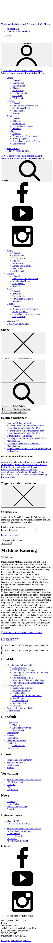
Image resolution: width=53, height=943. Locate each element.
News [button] (9, 116)
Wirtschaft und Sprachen (28, 472)
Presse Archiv (18, 123)
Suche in (14, 412)
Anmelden (6, 543)
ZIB (35, 469)
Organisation (18, 83)
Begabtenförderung (38, 474)
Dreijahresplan (18, 144)
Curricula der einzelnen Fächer (26, 141)
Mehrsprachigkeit (20, 703)
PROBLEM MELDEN (17, 841)
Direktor (16, 725)
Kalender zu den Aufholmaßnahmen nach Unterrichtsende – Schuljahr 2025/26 (25, 426)
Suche (4, 358)
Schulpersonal (18, 111)
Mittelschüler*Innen (21, 108)
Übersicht (16, 80)
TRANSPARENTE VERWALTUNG (24, 779)
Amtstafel (16, 128)
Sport (41, 472)
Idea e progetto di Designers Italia (16, 940)
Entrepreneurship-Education (37, 462)
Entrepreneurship (20, 700)
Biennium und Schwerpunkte (25, 136)
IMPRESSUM (13, 833)
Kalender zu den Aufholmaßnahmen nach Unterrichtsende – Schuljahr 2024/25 (25, 432)
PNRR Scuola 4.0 (15, 782)
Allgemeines (6, 462)
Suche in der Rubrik (13, 406)
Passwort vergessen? (10, 535)
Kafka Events (18, 745)
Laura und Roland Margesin (19, 423)
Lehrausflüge (19, 462)
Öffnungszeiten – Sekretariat (19, 436)
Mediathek (24, 474)
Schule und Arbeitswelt (25, 464)
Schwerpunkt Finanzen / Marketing (28, 680)
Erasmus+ (16, 705)
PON (9, 787)
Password (5, 530)
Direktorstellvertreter (21, 728)
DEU (9, 36)
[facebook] (22, 202)
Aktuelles (16, 121)
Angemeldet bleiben (13, 540)
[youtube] (22, 224)
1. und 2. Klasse (19, 667)
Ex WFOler (41, 464)
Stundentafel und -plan (22, 678)
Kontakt (16, 113)
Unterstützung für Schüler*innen (27, 695)
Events (12, 467)
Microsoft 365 (13, 29)
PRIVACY (12, 838)
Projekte (4, 467)
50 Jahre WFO (7, 464)
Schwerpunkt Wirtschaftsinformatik (28, 683)
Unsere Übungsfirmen (22, 688)
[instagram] (22, 246)
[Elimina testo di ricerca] (23, 371)
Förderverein (18, 98)
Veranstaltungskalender (22, 126)
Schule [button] (10, 78)
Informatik (34, 467)
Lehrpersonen (18, 85)
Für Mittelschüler (24, 469)
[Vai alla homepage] (21, 70)
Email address (7, 527)
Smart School (18, 698)
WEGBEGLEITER (10, 474)
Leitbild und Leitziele (22, 93)
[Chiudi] (23, 343)
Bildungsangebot (20, 138)
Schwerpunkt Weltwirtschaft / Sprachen (30, 672)
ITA (8, 38)
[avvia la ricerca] (23, 393)
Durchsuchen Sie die (16, 409)
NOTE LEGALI (14, 836)
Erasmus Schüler (8, 477)
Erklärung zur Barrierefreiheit (20, 831)
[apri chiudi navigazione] (2, 68)
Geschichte (17, 95)
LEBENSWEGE (9, 469)
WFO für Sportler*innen (23, 670)
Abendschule (18, 675)
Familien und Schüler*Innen (25, 105)
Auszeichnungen (8, 472)
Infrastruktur (17, 90)
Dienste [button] (10, 100)
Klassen (16, 88)
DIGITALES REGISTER (18, 31)
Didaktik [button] (11, 131)
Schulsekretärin (19, 730)
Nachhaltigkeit (22, 467)
